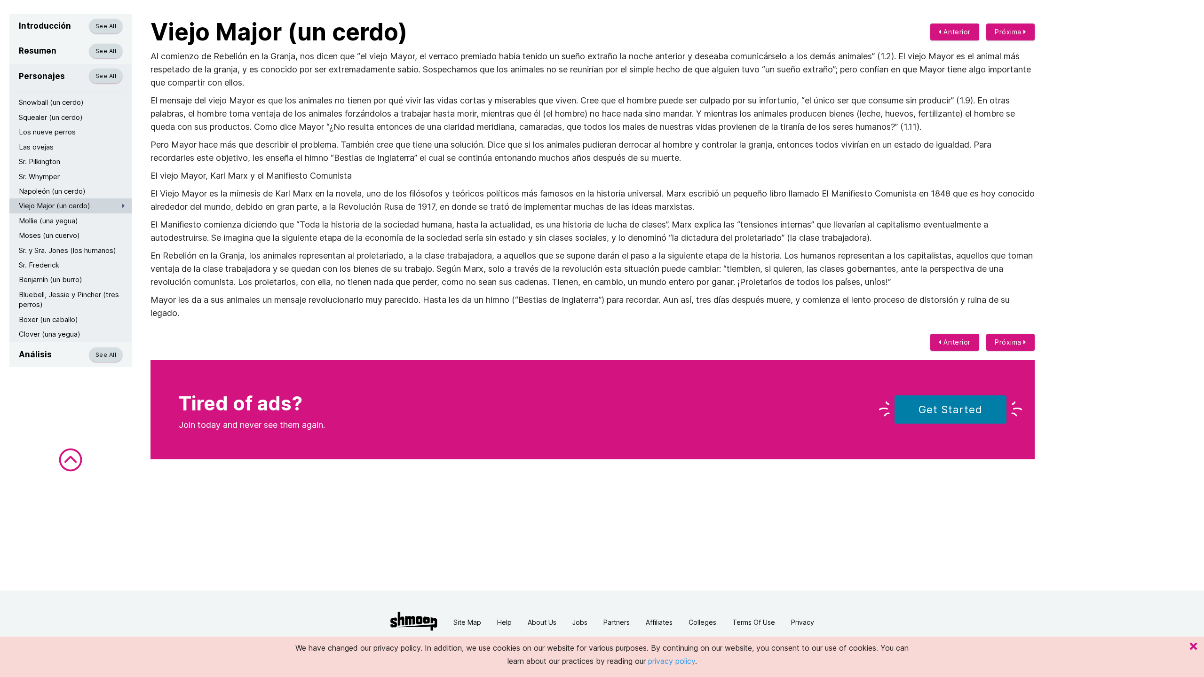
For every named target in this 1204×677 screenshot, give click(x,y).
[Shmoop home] (413, 621)
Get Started (950, 409)
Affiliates (659, 622)
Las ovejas (36, 146)
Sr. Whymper (39, 176)
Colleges (702, 622)
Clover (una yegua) (49, 334)
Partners (616, 622)
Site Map (467, 622)
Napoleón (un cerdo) (52, 191)
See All (105, 26)
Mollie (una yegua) (48, 220)
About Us (542, 622)
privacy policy (671, 661)
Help (504, 622)
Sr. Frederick (39, 264)
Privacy (802, 622)
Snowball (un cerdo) (51, 102)
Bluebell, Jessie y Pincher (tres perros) (69, 299)
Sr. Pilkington (39, 161)
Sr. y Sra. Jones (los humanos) (67, 250)
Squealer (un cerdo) (51, 117)
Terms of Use (753, 622)
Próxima (1009, 32)
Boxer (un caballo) (48, 319)
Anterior (956, 32)
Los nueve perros (47, 131)
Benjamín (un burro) (50, 279)
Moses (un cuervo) (49, 235)
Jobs (579, 622)
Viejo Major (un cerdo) (54, 205)
